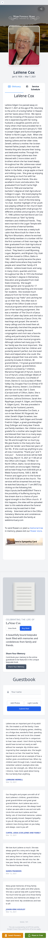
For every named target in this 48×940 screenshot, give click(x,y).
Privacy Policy (17, 929)
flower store (36, 531)
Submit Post (24, 709)
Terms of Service (30, 929)
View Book (12, 628)
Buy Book (25, 628)
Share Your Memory (16, 666)
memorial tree (36, 528)
